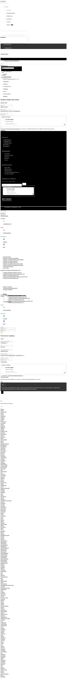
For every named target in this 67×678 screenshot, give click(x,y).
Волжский (3, 452)
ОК (1, 381)
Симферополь (4, 617)
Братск (2, 441)
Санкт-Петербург (4, 606)
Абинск (2, 410)
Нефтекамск (3, 542)
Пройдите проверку (6, 116)
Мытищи (2, 534)
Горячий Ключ (4, 457)
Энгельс (2, 672)
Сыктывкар (3, 629)
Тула (2, 644)
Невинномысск (4, 540)
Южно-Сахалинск (5, 674)
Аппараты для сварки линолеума (10, 261)
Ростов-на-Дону (4, 597)
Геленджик (3, 456)
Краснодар (3, 509)
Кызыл (2, 518)
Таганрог (3, 631)
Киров (2, 495)
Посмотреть (6, 81)
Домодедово (4, 467)
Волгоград (3, 449)
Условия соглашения (7, 289)
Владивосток (4, 445)
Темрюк (2, 636)
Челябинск (3, 661)
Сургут (2, 626)
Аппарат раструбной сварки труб (10, 278)
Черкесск (3, 664)
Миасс (2, 528)
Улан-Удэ (3, 647)
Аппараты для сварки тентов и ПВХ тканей (13, 263)
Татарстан (3, 633)
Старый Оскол (4, 624)
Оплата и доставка (7, 286)
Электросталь (4, 669)
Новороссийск (4, 556)
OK (3, 384)
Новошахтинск (4, 561)
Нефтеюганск (4, 543)
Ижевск (2, 479)
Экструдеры (6, 268)
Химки (2, 658)
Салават (2, 603)
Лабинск (2, 520)
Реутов (2, 596)
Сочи (2, 621)
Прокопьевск (3, 589)
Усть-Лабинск (4, 651)
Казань (2, 484)
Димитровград (4, 464)
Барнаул (2, 428)
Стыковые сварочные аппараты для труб (12, 272)
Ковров (2, 497)
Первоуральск (4, 581)
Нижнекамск (3, 546)
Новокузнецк (3, 552)
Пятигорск (3, 593)
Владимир (3, 448)
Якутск (2, 675)
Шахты (2, 667)
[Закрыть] (2, 332)
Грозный (2, 459)
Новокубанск (4, 550)
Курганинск (3, 515)
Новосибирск (4, 557)
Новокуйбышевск (4, 553)
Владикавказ (3, 446)
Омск (2, 572)
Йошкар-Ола (3, 482)
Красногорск (3, 507)
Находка (3, 539)
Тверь (2, 635)
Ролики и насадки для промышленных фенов (13, 265)
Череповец (3, 662)
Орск (2, 578)
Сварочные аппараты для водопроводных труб (14, 274)
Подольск (3, 586)
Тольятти (3, 640)
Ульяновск (3, 649)
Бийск (2, 438)
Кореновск (3, 503)
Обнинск (2, 568)
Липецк (2, 521)
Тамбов (2, 632)
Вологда (2, 453)
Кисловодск (3, 496)
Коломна (3, 499)
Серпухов (3, 615)
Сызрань (2, 628)
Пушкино (3, 592)
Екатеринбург (4, 471)
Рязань (2, 601)
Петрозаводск (4, 583)
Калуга (2, 486)
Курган (2, 514)
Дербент (2, 461)
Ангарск (2, 414)
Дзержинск (3, 463)
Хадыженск (3, 655)
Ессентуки (3, 474)
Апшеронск (3, 416)
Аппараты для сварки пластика (10, 262)
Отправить (3, 130)
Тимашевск (3, 637)
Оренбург (3, 575)
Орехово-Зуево (4, 576)
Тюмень (2, 646)
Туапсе (2, 643)
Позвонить (5, 89)
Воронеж (3, 454)
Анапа (2, 413)
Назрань (2, 536)
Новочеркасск (4, 560)
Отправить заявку (4, 377)
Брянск (2, 442)
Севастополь (3, 610)
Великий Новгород (5, 443)
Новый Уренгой (4, 563)
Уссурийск (3, 650)
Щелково (3, 668)
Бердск (2, 435)
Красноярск (3, 510)
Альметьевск (3, 412)
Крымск (2, 513)
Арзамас (2, 417)
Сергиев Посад (4, 614)
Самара (2, 604)
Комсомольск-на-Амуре (6, 500)
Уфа (1, 653)
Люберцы (3, 522)
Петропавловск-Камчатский (7, 585)
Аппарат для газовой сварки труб (10, 275)
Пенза (2, 579)
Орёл (2, 574)
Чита (2, 665)
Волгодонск (3, 450)
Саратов (2, 608)
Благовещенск (4, 439)
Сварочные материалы (8, 266)
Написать (5, 96)
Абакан (2, 409)
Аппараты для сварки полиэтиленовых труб (10, 270)
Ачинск (2, 424)
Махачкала (3, 527)
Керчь (2, 493)
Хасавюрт (3, 657)
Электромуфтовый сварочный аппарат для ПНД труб (15, 276)
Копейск (2, 502)
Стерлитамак (3, 625)
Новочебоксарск (4, 558)
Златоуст (3, 477)
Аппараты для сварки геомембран (11, 258)
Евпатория (3, 468)
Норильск (3, 565)
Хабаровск (3, 654)
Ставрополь (3, 622)
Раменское (3, 594)
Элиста (2, 671)
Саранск (2, 607)
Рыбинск (2, 600)
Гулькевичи (3, 460)
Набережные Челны (5, 535)
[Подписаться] (24, 184)
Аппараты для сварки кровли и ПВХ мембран (13, 259)
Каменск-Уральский (5, 488)
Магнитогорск (4, 524)
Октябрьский (3, 571)
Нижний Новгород (5, 547)
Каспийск (3, 491)
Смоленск (3, 619)
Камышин (3, 489)
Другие (4, 294)
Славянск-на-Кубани (5, 618)
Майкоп (2, 525)
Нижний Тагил (4, 549)
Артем (2, 420)
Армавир (2, 418)
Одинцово (3, 570)
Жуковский (3, 475)
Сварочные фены (7, 256)
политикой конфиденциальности (15, 375)
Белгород (3, 432)
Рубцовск (3, 599)
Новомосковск (4, 554)
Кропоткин (3, 511)
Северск (2, 613)
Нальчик (2, 538)
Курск (2, 517)
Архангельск (3, 421)
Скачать (5, 74)
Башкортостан (4, 431)
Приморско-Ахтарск (5, 588)
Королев (2, 504)
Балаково (3, 425)
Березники (3, 436)
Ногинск (2, 564)
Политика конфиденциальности (13, 128)
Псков (2, 590)
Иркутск (2, 481)
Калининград (3, 485)
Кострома (3, 506)
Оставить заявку (4, 54)
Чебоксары (3, 660)
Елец (2, 473)
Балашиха (3, 427)
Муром (2, 532)
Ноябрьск (3, 567)
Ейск (2, 470)
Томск (2, 642)
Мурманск (3, 531)
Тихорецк (3, 639)
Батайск (2, 430)
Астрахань (3, 423)
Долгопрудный (4, 466)
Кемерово (3, 492)
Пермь (2, 582)
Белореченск (3, 434)
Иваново (3, 478)
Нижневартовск (4, 545)
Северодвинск (4, 611)
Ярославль (3, 676)
